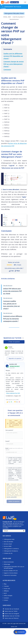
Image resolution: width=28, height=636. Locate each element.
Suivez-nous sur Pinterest (12, 618)
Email (14, 449)
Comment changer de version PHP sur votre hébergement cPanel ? (14, 64)
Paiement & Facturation (10, 575)
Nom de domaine (8, 541)
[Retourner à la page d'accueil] (1, 5)
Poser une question (14, 342)
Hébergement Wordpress (11, 551)
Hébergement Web (9, 539)
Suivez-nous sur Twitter (11, 611)
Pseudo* (7, 441)
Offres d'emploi (8, 595)
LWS (11, 521)
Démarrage (7, 564)
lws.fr (5, 593)
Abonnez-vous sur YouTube (12, 616)
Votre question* (9, 430)
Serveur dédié (7, 546)
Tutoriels (6, 586)
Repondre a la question (15, 358)
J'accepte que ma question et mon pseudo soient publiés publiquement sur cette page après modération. (14, 460)
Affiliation (6, 591)
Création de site (8, 553)
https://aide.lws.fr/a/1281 (13, 393)
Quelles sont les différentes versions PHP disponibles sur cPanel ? (13, 56)
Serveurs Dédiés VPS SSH (11, 570)
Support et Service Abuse (11, 573)
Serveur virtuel (8, 544)
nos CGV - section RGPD (12, 497)
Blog (5, 584)
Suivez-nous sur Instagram (12, 613)
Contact (6, 600)
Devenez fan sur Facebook (12, 609)
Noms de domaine (9, 562)
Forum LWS (7, 588)
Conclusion (7, 69)
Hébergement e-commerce (11, 548)
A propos (6, 598)
